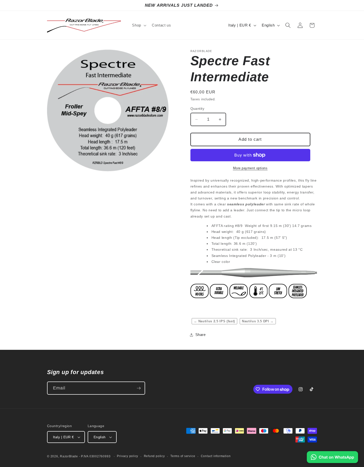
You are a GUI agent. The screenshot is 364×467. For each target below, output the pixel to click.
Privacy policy (127, 456)
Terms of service (182, 456)
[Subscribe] (139, 388)
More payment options (250, 168)
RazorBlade (69, 456)
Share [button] (200, 334)
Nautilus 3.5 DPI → (258, 321)
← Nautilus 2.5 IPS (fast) (214, 321)
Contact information (216, 456)
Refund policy (154, 456)
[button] (139, 25)
